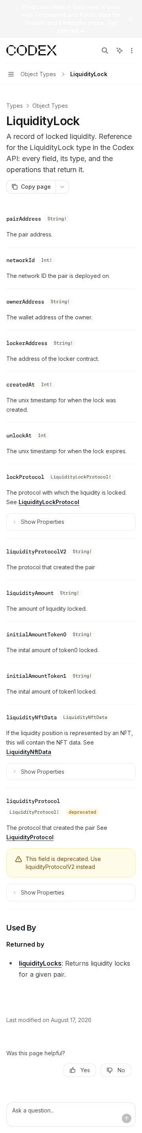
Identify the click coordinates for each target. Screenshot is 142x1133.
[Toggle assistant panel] (119, 50)
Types (14, 105)
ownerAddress (25, 301)
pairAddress (23, 219)
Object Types (50, 105)
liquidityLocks (40, 963)
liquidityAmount (30, 593)
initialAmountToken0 (36, 634)
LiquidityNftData (28, 751)
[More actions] (132, 50)
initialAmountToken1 (36, 676)
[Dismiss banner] (130, 19)
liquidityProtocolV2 (36, 551)
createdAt (20, 384)
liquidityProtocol (33, 801)
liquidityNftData (31, 717)
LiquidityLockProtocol (49, 502)
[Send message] (126, 1118)
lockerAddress (26, 343)
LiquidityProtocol (30, 837)
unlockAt (19, 435)
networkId (20, 260)
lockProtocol (25, 477)
